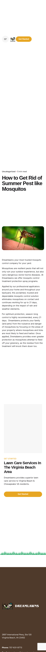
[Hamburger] (5, 39)
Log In (38, 39)
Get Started (24, 39)
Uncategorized (8, 171)
